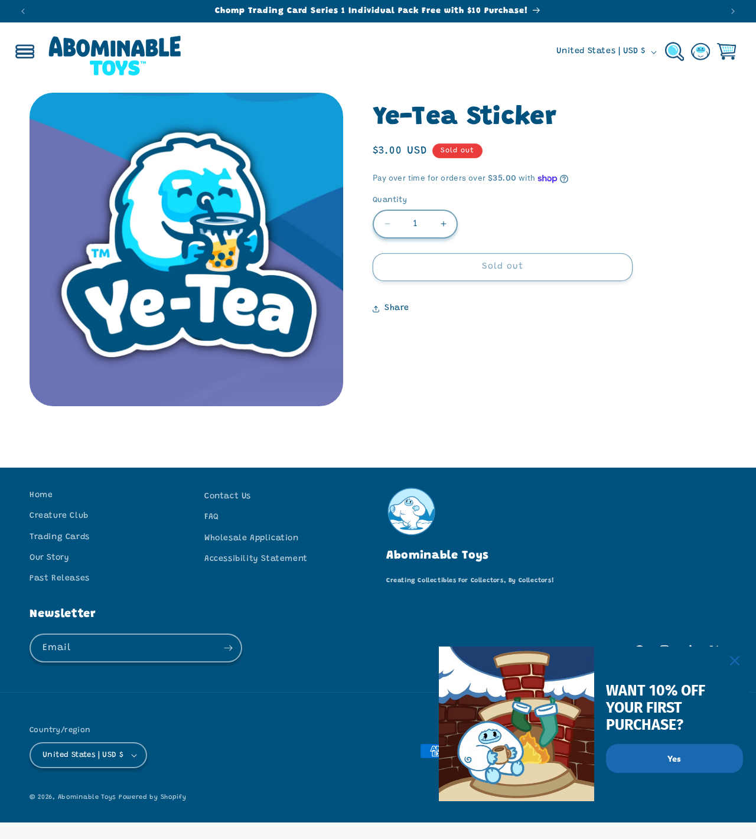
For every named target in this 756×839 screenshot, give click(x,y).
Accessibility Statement (256, 559)
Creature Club (59, 516)
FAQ (211, 517)
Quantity (390, 200)
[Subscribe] (228, 648)
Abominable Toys (87, 797)
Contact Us (227, 496)
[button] (25, 52)
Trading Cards (60, 537)
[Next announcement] (733, 11)
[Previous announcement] (23, 11)
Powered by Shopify (153, 797)
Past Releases (60, 578)
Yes (674, 758)
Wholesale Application (251, 538)
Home (41, 495)
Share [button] (396, 308)
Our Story (49, 558)
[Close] (735, 661)
